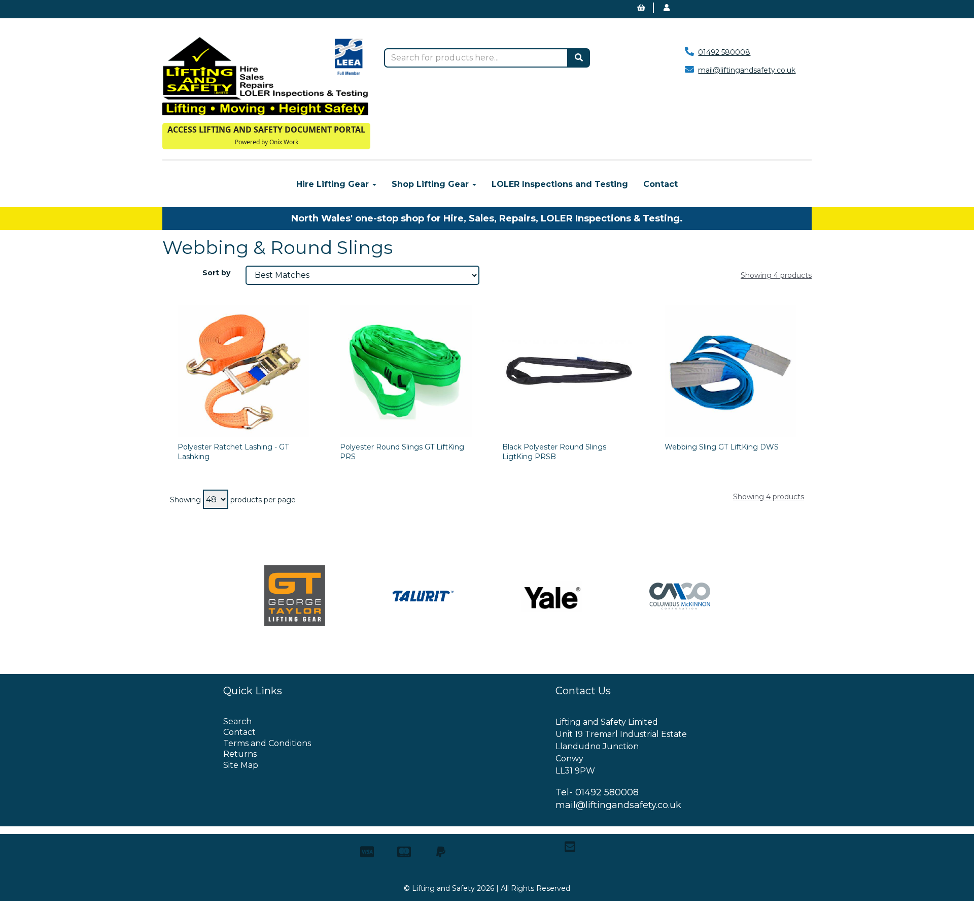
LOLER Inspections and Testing (560, 184)
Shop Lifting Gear (431, 184)
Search (237, 721)
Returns (240, 754)
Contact (660, 184)
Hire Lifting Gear (333, 184)
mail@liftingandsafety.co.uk (746, 70)
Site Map (240, 765)
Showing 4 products (776, 275)
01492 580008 (724, 52)
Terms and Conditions (267, 743)
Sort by (216, 272)
